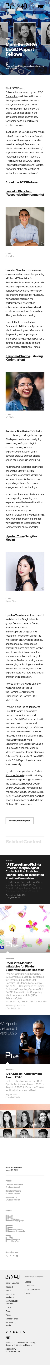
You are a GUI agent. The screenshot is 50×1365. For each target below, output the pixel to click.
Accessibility (11, 1349)
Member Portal (12, 1319)
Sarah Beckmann (15, 1167)
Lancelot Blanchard (19, 191)
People (8, 1307)
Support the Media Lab (10, 1295)
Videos (8, 1315)
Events (8, 1311)
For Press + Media (10, 1323)
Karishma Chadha (18, 356)
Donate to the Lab (13, 1351)
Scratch (16, 522)
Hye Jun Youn (15, 536)
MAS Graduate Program (12, 1302)
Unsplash (30, 66)
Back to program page (19, 820)
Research (9, 1287)
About (8, 1291)
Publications (30, 1285)
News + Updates (12, 1283)
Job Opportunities (32, 1289)
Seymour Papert (16, 104)
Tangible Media (13, 897)
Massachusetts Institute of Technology (21, 1342)
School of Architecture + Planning (19, 1345)
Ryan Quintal (18, 66)
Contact (28, 1293)
